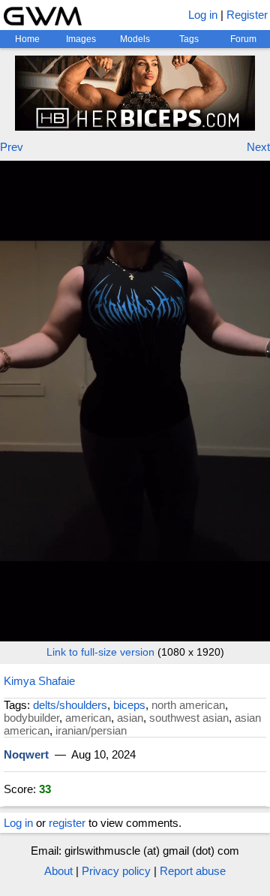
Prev (11, 146)
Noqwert (26, 754)
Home (27, 39)
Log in (203, 14)
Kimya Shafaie (39, 680)
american (88, 717)
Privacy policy (116, 870)
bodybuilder (31, 717)
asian (130, 717)
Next (258, 146)
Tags (189, 39)
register (67, 822)
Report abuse (193, 870)
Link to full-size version (100, 652)
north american (188, 704)
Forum (243, 39)
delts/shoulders (70, 704)
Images (81, 39)
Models (135, 39)
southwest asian (189, 717)
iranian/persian (91, 730)
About (58, 870)
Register (247, 14)
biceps (129, 704)
